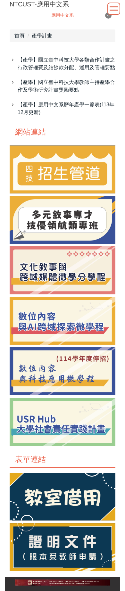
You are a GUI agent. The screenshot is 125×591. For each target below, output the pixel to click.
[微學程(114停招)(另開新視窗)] (62, 371)
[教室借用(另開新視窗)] (62, 497)
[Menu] (113, 9)
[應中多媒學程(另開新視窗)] (62, 270)
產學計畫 (42, 35)
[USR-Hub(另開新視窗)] (62, 422)
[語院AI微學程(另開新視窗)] (62, 321)
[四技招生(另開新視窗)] (62, 169)
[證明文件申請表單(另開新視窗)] (62, 547)
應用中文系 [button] (62, 15)
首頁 (19, 35)
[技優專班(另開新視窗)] (62, 220)
